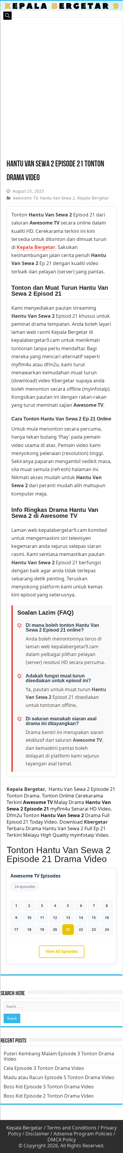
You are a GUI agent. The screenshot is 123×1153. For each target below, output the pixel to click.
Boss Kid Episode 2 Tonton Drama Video (49, 1096)
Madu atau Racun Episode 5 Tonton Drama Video (59, 1077)
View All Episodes (61, 951)
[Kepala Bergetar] (61, 5)
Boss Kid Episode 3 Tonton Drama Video (49, 1086)
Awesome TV (25, 198)
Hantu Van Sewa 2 (57, 198)
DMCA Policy (61, 1139)
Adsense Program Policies (82, 1133)
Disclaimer (37, 1133)
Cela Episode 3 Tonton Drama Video (44, 1068)
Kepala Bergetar (93, 198)
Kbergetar (96, 822)
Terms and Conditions (71, 1127)
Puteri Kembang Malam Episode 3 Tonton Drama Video (59, 1056)
